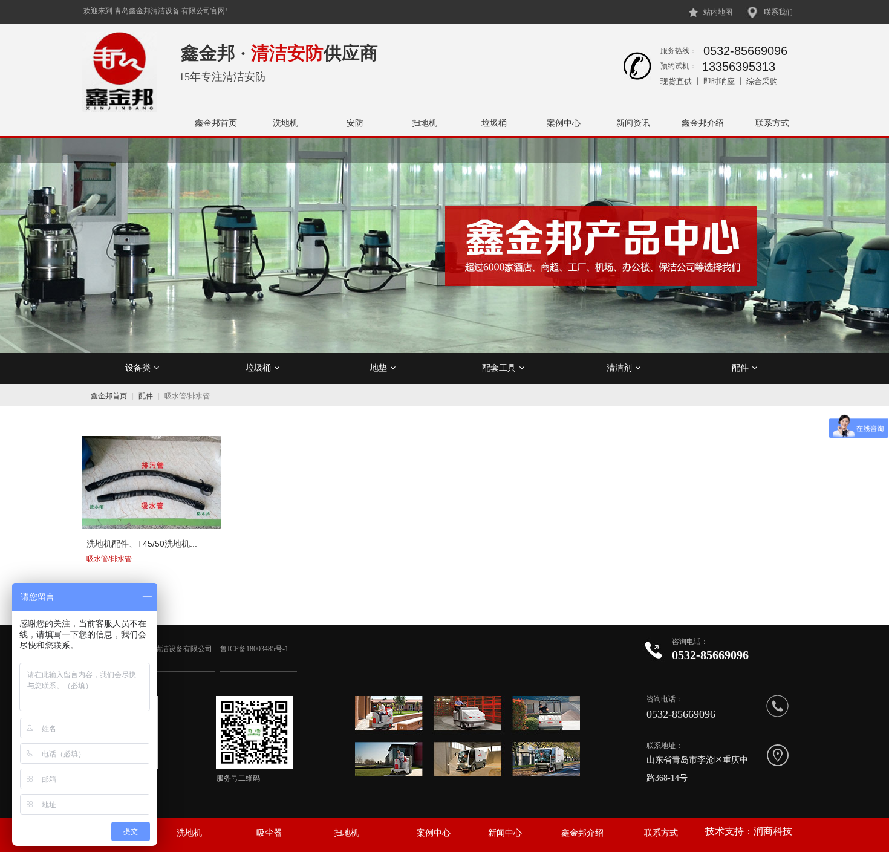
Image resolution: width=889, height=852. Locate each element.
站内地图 (717, 12)
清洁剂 (619, 367)
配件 (740, 367)
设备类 (138, 367)
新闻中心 (505, 832)
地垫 (378, 367)
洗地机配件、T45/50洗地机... (141, 543)
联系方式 (772, 123)
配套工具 (499, 367)
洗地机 (285, 123)
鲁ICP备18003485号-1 (255, 649)
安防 (355, 123)
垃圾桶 (494, 123)
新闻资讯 (633, 123)
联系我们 (778, 12)
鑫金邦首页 (216, 123)
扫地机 (424, 123)
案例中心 (564, 123)
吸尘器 (269, 832)
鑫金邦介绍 (703, 123)
